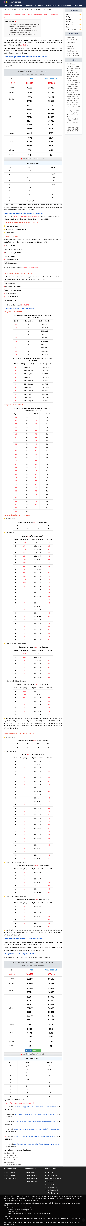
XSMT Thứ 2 (29, 965)
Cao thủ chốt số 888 (10, 1160)
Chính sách (77, 1203)
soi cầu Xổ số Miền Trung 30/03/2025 (26, 216)
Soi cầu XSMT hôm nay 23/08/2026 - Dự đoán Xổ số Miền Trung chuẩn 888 (37, 1129)
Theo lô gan (70, 37)
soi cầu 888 (23, 45)
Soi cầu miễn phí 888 (10, 1168)
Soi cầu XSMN (18, 6)
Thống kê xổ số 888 (50, 1168)
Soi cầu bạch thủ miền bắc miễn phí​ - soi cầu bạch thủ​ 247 (73, 68)
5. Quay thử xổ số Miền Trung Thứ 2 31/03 (19, 32)
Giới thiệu (62, 1203)
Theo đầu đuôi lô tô (72, 53)
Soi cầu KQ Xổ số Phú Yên (29, 267)
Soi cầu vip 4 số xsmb (64, 6)
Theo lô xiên (70, 48)
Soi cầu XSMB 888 (31, 1175)
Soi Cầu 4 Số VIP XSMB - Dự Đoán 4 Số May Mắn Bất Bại (73, 82)
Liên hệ (6, 1205)
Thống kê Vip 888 (51, 6)
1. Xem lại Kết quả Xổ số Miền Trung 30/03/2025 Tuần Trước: (24, 24)
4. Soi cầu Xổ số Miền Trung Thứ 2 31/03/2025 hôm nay (23, 30)
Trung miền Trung (11, 1178)
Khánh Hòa (69, 24)
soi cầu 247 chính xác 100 (58, 1198)
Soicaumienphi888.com (15, 1203)
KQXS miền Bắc (10, 1172)
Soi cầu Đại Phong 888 (11, 1157)
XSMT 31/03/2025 (39, 965)
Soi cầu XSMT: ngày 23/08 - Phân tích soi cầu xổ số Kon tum (35, 1114)
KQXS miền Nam (11, 1175)
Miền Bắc (69, 14)
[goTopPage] (83, 1220)
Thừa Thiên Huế (71, 29)
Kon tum (68, 27)
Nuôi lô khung (71, 64)
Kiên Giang (69, 19)
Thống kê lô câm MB (73, 55)
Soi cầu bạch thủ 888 (10, 1155)
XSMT (23, 965)
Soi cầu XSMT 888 (31, 1181)
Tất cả (25, 159)
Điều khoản (69, 1203)
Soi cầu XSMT (29, 6)
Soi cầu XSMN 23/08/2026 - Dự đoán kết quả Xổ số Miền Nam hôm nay (37, 1144)
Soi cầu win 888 (9, 1153)
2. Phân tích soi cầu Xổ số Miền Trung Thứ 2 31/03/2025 (23, 26)
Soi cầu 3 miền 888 (10, 10)
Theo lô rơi (70, 46)
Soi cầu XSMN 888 (31, 1178)
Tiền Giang (69, 22)
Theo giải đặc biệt (72, 40)
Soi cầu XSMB (8, 6)
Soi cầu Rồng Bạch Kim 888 (12, 1164)
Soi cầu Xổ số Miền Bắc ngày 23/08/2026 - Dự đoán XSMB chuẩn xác (35, 1136)
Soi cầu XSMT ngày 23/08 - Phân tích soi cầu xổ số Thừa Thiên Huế (35, 1107)
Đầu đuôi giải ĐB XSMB (53, 1178)
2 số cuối (32, 159)
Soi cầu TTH (25, 305)
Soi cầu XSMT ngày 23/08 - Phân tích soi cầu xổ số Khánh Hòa (35, 1121)
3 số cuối (41, 159)
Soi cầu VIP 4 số (31, 1172)
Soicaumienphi (15, 2)
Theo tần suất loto (72, 51)
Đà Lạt (68, 17)
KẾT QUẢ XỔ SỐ (39, 6)
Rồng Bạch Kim (78, 6)
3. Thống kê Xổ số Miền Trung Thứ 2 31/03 (20, 28)
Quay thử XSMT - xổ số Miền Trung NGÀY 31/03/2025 (21, 34)
